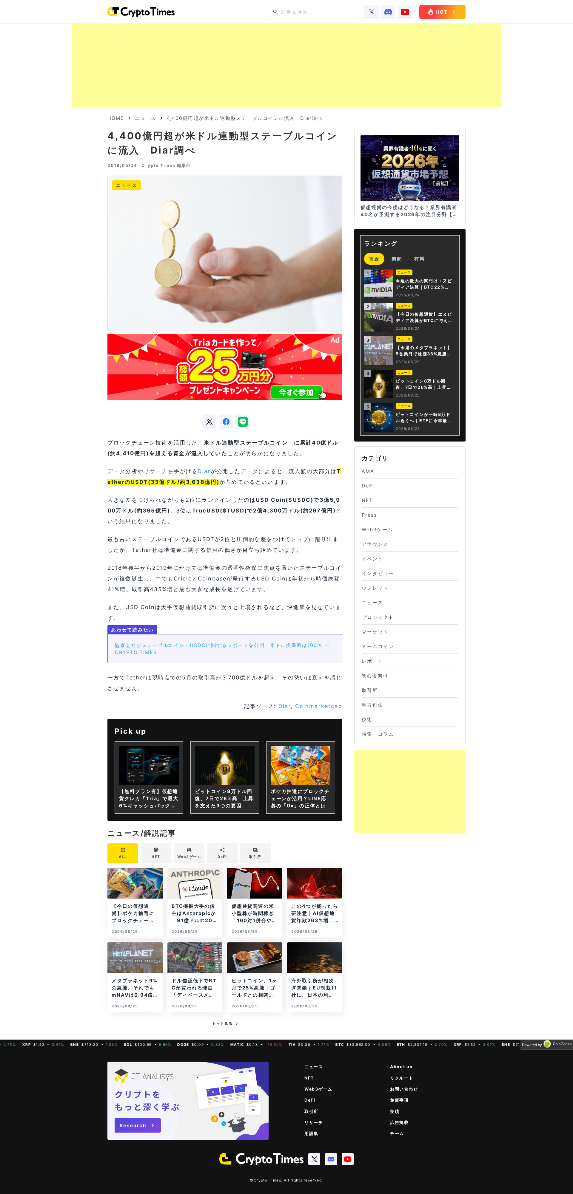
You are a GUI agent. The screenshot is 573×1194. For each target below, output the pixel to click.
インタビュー (378, 573)
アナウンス (375, 544)
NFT (367, 500)
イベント (372, 559)
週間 (397, 259)
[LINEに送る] (242, 421)
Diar (204, 471)
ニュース (145, 118)
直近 (374, 259)
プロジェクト (378, 617)
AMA (368, 471)
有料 (419, 259)
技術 (367, 719)
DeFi (368, 486)
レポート (372, 661)
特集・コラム (378, 734)
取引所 (370, 690)
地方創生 (372, 705)
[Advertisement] (286, 65)
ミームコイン (378, 646)
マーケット (375, 632)
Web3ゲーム (377, 529)
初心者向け (375, 676)
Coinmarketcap (318, 706)
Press (369, 515)
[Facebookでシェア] (226, 421)
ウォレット (375, 588)
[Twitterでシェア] (209, 421)
